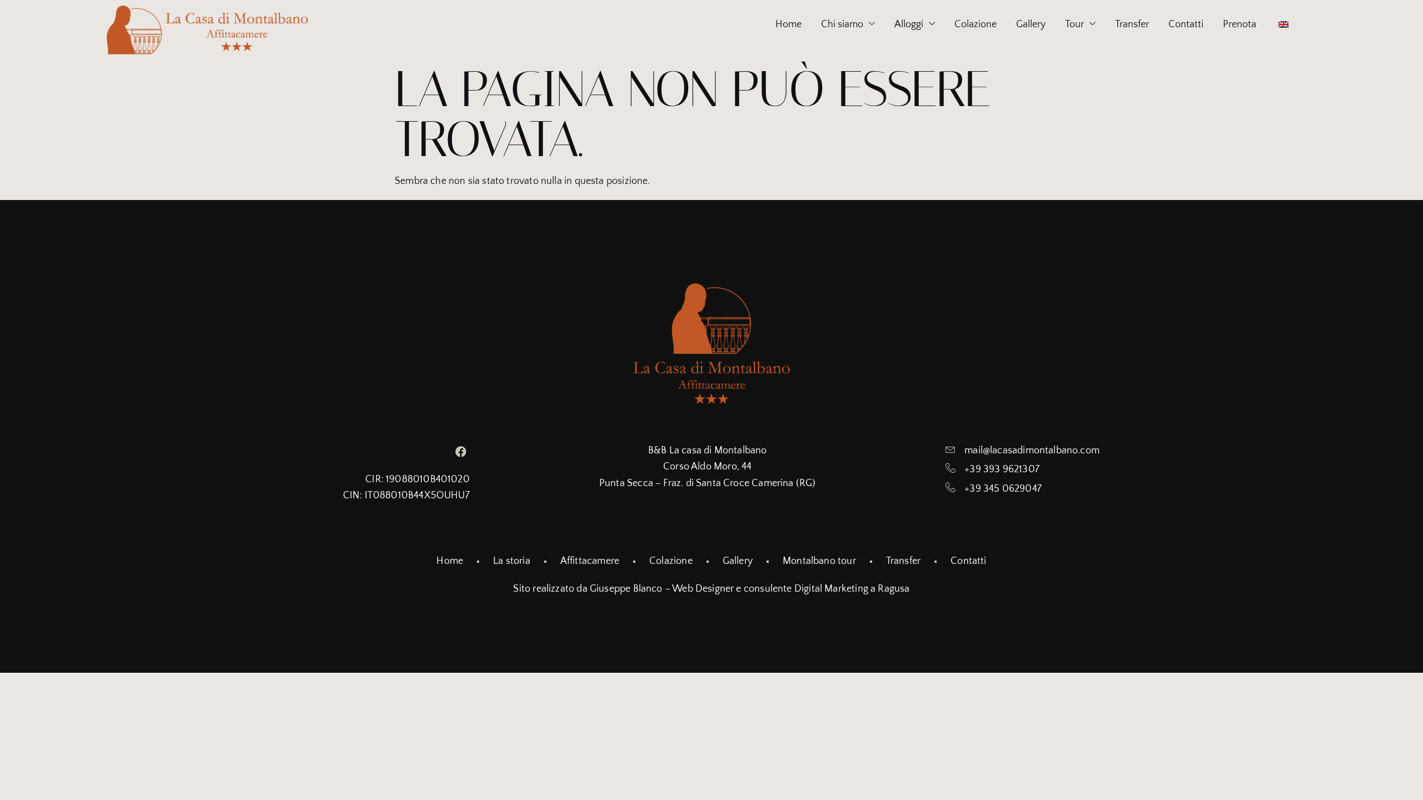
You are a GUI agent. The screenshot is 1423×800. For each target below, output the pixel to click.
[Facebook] (461, 452)
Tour (1074, 24)
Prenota (1239, 24)
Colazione (975, 24)
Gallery (1031, 24)
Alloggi (908, 24)
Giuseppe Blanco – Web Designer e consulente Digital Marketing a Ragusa (750, 588)
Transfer (1132, 24)
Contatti (1185, 24)
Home (788, 24)
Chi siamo (842, 24)
